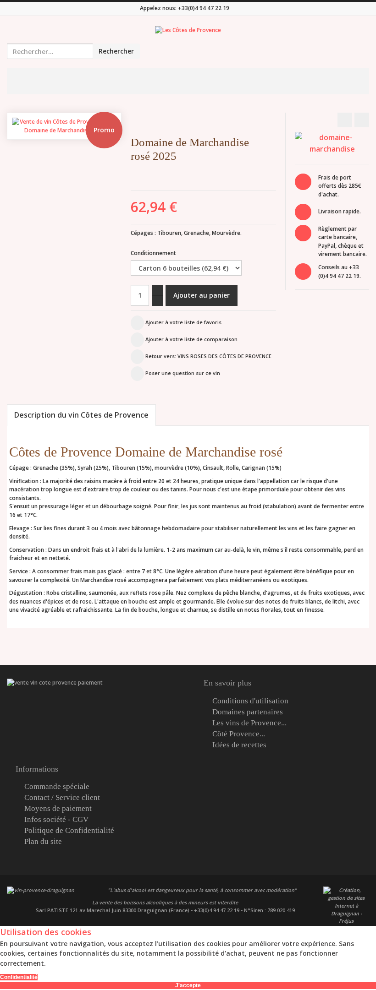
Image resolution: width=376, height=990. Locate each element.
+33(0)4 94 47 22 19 (203, 8)
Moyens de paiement (58, 809)
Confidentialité (19, 977)
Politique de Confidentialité (69, 831)
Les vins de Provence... (249, 723)
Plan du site (43, 842)
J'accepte (188, 985)
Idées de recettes (239, 745)
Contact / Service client (62, 798)
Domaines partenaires (247, 712)
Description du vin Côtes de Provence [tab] (81, 415)
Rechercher (116, 51)
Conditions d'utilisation (250, 701)
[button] (280, 159)
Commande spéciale (56, 787)
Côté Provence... (238, 734)
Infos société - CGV (56, 820)
